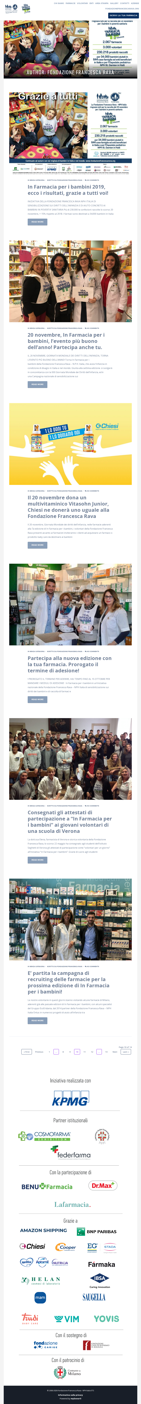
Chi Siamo (59, 3)
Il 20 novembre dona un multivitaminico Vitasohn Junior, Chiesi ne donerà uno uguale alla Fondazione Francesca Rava (68, 506)
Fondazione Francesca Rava (69, 180)
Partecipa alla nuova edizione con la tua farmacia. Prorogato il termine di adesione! (70, 664)
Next (115, 1052)
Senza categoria (37, 180)
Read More (38, 222)
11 (84, 1052)
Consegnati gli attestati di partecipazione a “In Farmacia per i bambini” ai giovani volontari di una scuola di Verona (70, 821)
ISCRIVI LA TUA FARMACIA (123, 15)
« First (27, 1052)
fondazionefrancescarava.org (122, 9)
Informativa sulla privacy (70, 1395)
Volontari (82, 3)
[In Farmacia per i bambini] (17, 8)
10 (77, 1052)
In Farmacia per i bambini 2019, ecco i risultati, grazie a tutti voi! (68, 189)
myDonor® (76, 1398)
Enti (92, 3)
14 (106, 1052)
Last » (126, 1052)
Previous (39, 1052)
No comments (92, 180)
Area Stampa (102, 3)
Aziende (135, 3)
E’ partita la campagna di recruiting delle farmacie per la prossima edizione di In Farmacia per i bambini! (68, 982)
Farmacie (70, 3)
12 (92, 1052)
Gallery (114, 3)
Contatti (124, 3)
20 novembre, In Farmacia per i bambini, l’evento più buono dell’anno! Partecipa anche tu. (66, 341)
